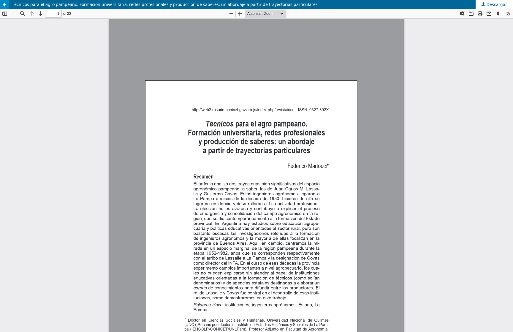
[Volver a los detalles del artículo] (4, 4)
